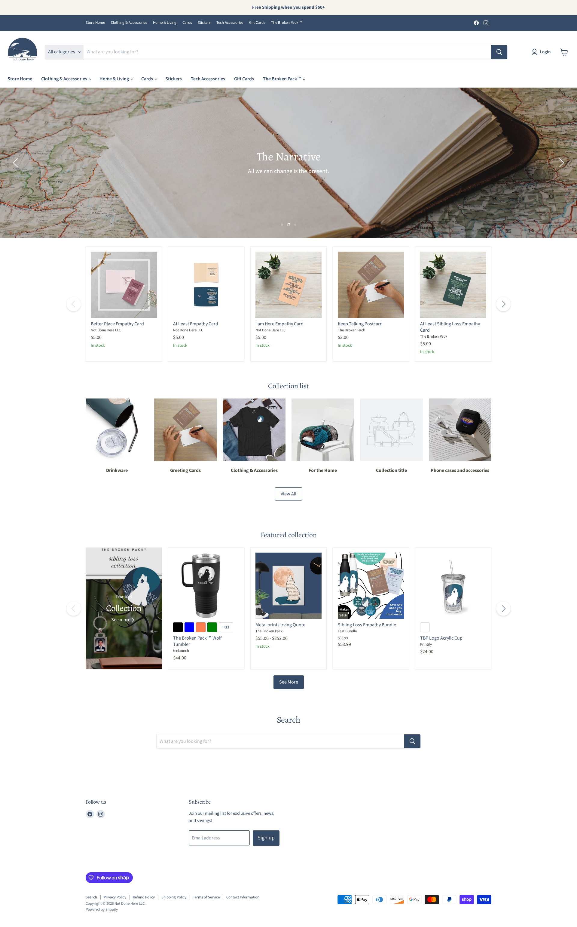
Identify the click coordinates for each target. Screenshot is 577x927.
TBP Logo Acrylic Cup (441, 638)
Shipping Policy (173, 897)
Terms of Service (206, 897)
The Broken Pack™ (286, 22)
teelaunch (181, 650)
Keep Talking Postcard (360, 324)
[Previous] (73, 304)
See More (288, 682)
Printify (426, 644)
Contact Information (242, 897)
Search (91, 897)
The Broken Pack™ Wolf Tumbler (197, 641)
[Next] (503, 304)
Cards (187, 22)
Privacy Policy (115, 897)
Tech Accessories (229, 22)
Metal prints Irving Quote (280, 625)
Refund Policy (144, 897)
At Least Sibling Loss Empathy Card (450, 327)
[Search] (499, 52)
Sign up (266, 838)
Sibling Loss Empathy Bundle (367, 625)
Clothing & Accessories (129, 22)
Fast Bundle (347, 631)
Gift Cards (257, 22)
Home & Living (164, 22)
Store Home (95, 22)
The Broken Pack (351, 330)
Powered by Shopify (102, 909)
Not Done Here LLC (106, 330)
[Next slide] (560, 163)
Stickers (204, 22)
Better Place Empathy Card (117, 324)
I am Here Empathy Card (279, 324)
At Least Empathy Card (195, 324)
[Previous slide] (17, 163)
